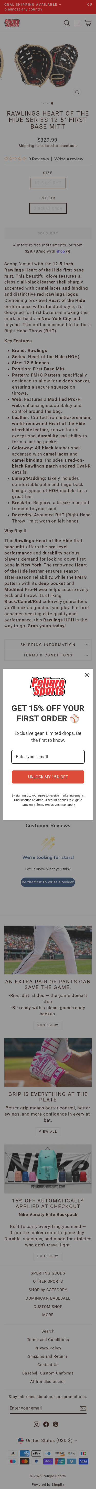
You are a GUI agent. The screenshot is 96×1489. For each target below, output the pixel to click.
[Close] (87, 675)
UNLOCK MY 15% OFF (48, 777)
